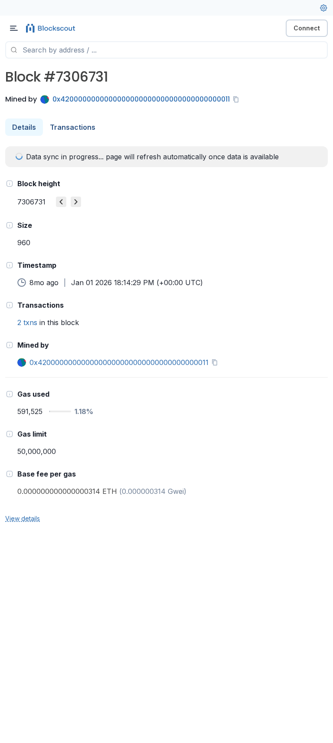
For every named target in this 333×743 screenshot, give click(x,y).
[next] (76, 202)
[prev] (61, 202)
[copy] (237, 99)
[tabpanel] (166, 334)
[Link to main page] (52, 28)
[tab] (24, 127)
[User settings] (323, 7)
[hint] (9, 183)
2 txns (27, 322)
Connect (307, 28)
